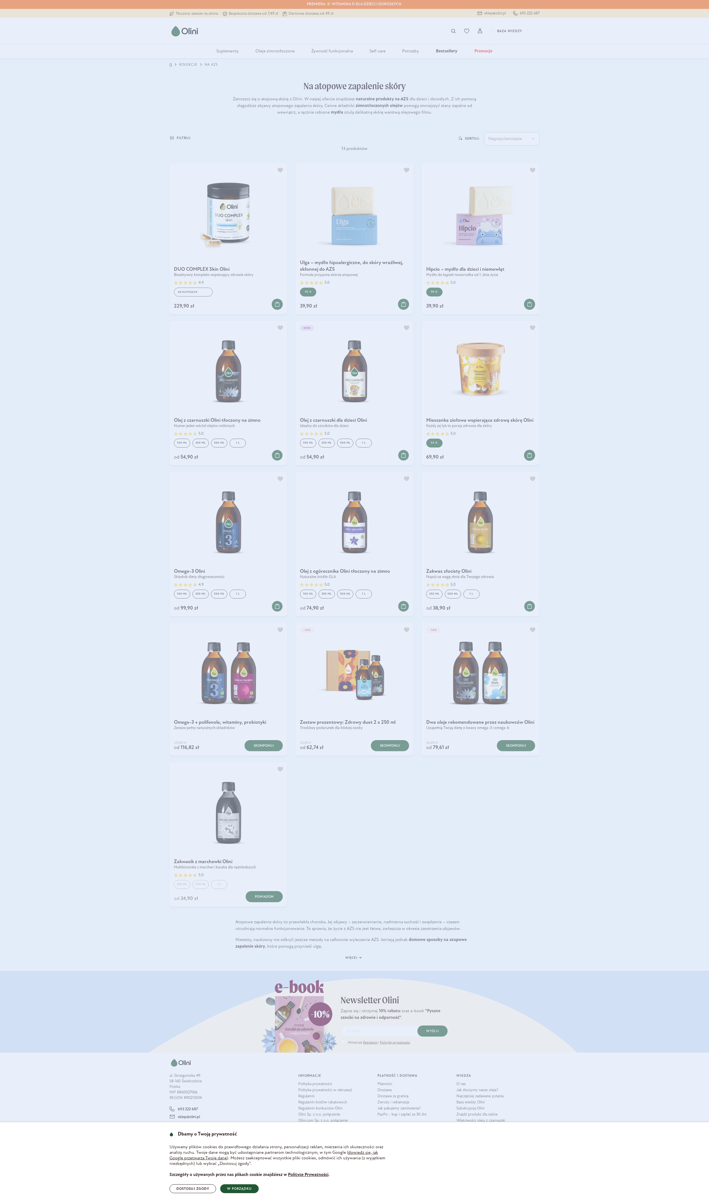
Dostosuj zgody (192, 1189)
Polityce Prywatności (308, 1175)
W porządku (239, 1189)
